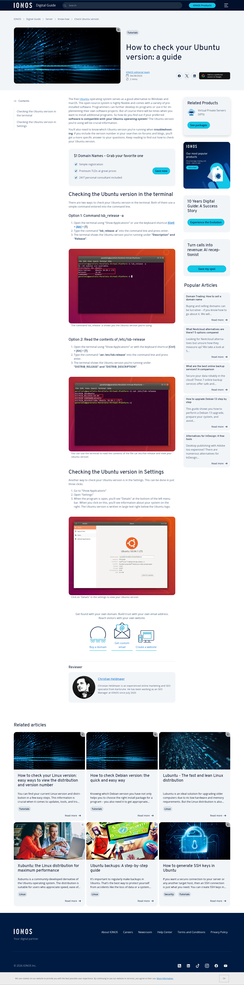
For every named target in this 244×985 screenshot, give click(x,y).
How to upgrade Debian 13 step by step (206, 401)
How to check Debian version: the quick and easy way (120, 778)
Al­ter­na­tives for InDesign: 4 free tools (205, 438)
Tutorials (132, 32)
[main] (122, 402)
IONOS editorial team (138, 72)
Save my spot (206, 269)
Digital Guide (33, 19)
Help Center (164, 932)
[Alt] (78, 227)
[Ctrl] (171, 223)
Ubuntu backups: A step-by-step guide (119, 868)
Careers (128, 932)
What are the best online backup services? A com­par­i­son (205, 368)
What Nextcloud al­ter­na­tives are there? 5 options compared (205, 331)
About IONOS (109, 932)
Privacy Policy (219, 932)
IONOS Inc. (29, 965)
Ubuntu (84, 99)
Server (49, 19)
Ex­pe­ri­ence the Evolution (206, 222)
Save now (161, 171)
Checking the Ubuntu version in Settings (36, 124)
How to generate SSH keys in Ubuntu (189, 868)
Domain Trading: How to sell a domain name (203, 298)
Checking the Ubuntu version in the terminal (36, 113)
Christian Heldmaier (111, 679)
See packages (198, 125)
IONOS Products (202, 5)
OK (224, 978)
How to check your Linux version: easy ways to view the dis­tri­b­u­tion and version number (48, 780)
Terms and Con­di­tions (191, 932)
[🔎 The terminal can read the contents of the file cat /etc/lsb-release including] (122, 414)
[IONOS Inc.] (40, 931)
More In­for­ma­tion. (165, 978)
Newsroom (145, 932)
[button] (206, 165)
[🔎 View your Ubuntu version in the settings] (122, 556)
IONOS (17, 19)
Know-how (63, 19)
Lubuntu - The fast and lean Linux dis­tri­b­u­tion (193, 778)
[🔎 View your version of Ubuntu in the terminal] (122, 286)
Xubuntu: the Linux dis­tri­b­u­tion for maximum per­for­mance (48, 868)
